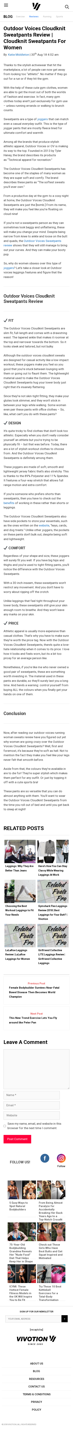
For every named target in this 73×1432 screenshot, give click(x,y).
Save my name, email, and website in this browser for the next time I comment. (34, 1126)
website (44, 525)
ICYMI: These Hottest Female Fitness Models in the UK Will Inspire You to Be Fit (20, 1293)
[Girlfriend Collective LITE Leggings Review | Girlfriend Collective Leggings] (53, 935)
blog (36, 1371)
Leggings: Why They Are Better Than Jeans (19, 868)
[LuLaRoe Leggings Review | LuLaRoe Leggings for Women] (20, 935)
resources (36, 1379)
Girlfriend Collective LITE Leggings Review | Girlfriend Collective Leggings (51, 957)
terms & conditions (36, 1394)
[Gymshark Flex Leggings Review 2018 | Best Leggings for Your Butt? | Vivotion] (53, 891)
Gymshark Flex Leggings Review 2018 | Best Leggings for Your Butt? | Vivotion (52, 913)
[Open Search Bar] (67, 7)
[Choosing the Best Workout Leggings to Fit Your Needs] (20, 891)
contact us (36, 1386)
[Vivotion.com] (36, 6)
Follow (61, 1166)
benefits (9, 503)
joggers (42, 119)
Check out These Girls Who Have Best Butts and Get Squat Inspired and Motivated (51, 1251)
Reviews (33, 16)
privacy (36, 1402)
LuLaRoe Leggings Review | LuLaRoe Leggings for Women (17, 954)
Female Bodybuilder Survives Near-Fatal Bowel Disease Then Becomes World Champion (34, 992)
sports (59, 16)
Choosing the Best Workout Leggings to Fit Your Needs (19, 910)
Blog (8, 16)
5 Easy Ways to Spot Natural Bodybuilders (18, 1206)
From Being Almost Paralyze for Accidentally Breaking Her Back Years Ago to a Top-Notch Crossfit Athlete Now (51, 1213)
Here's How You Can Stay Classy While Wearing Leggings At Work (52, 870)
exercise (20, 16)
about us (36, 1363)
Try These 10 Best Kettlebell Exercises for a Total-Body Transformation (50, 1293)
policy (36, 1409)
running (47, 16)
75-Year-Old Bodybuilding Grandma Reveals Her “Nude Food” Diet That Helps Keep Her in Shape (21, 1253)
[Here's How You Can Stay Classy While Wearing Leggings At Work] (53, 851)
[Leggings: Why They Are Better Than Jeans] (20, 851)
